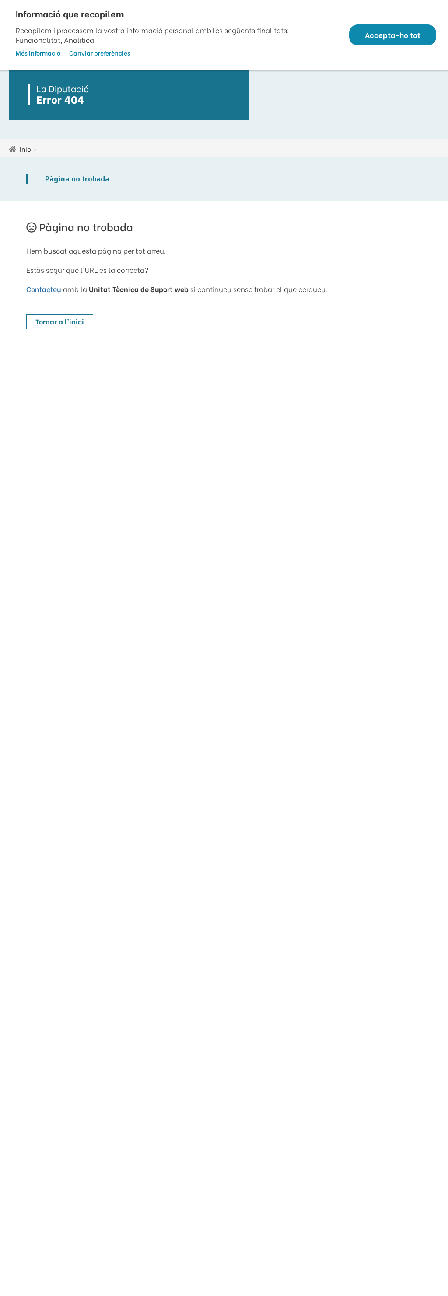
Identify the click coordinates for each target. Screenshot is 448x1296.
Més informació (38, 53)
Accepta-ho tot (392, 34)
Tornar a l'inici (59, 321)
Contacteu (43, 289)
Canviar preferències (99, 53)
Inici (26, 148)
